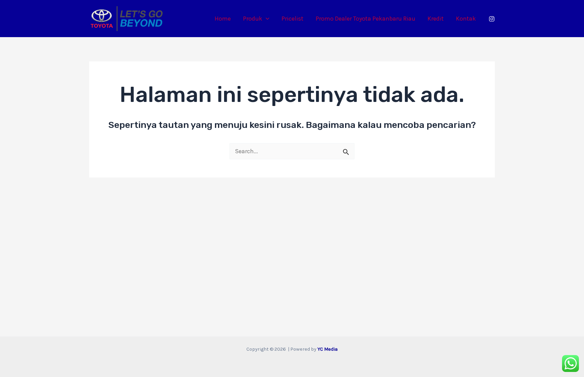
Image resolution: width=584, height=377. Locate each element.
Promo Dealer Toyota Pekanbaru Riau (365, 18)
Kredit (436, 18)
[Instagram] (492, 19)
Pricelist (292, 18)
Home (223, 18)
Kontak (466, 18)
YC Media (327, 349)
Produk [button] (252, 18)
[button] (265, 18)
